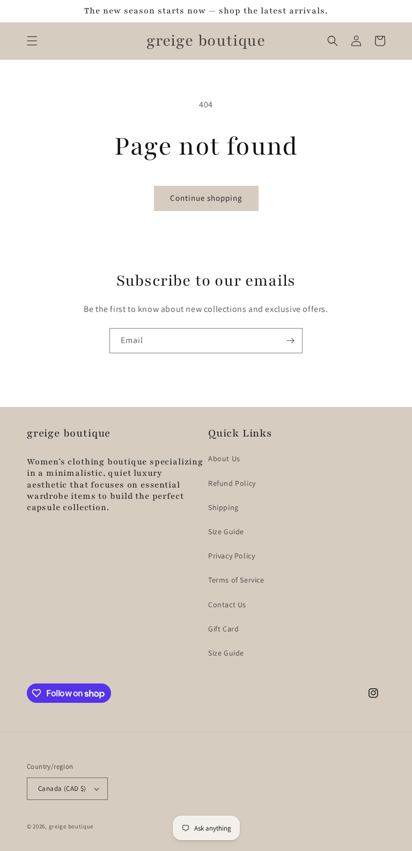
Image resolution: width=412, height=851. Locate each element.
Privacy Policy (231, 556)
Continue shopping (206, 198)
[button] (32, 41)
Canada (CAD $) (62, 788)
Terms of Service (236, 580)
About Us (224, 458)
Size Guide (226, 531)
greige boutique (71, 826)
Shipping (223, 507)
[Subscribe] (290, 340)
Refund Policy (232, 483)
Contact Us (227, 604)
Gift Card (223, 629)
